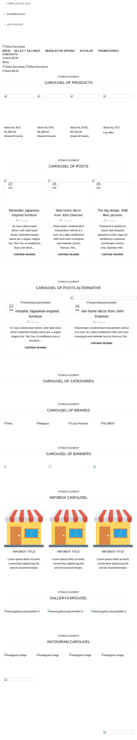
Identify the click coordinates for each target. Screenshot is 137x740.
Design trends (112, 204)
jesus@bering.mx (16, 14)
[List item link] (52, 681)
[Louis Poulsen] (78, 423)
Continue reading (24, 254)
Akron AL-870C (79, 127)
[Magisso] (42, 423)
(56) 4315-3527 (15, 24)
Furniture (24, 204)
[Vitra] (8, 423)
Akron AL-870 (12, 127)
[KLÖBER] (107, 423)
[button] (13, 136)
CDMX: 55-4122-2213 (18, 3)
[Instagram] (51, 37)
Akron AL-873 (111, 127)
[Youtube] (94, 37)
